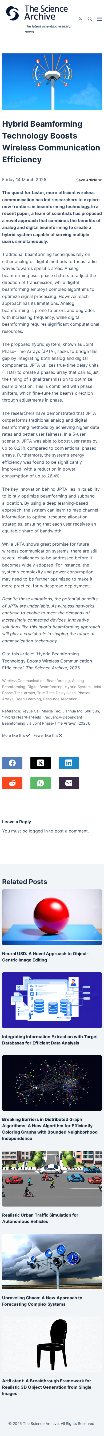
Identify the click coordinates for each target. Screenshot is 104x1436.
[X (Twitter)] (40, 763)
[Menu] (99, 18)
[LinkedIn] (69, 763)
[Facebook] (12, 763)
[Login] (80, 19)
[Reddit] (12, 783)
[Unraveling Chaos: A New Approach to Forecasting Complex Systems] (52, 1262)
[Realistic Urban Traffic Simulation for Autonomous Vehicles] (52, 1179)
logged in (38, 831)
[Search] (90, 19)
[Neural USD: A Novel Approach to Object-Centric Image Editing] (52, 917)
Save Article (87, 180)
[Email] (69, 783)
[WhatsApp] (40, 783)
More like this (14, 735)
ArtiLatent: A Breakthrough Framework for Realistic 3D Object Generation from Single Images (46, 1387)
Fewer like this (46, 735)
